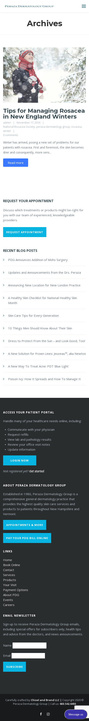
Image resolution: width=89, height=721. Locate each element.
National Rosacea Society (19, 127)
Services (9, 575)
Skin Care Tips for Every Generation (33, 315)
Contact (8, 570)
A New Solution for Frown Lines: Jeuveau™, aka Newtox (47, 353)
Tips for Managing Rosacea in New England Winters (44, 113)
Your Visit (10, 585)
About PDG (11, 595)
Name (7, 645)
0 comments (10, 135)
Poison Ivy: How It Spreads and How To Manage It (44, 379)
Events (8, 600)
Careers (8, 605)
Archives (44, 23)
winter (7, 131)
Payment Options (15, 590)
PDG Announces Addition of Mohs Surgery (38, 260)
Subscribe (14, 667)
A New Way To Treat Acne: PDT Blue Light (38, 366)
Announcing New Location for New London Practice (44, 285)
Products (9, 580)
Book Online (11, 565)
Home (7, 560)
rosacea (76, 127)
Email (7, 655)
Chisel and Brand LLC (45, 700)
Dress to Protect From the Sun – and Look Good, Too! (46, 341)
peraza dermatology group (53, 127)
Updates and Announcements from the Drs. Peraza (44, 272)
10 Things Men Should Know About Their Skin (40, 328)
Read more (16, 163)
